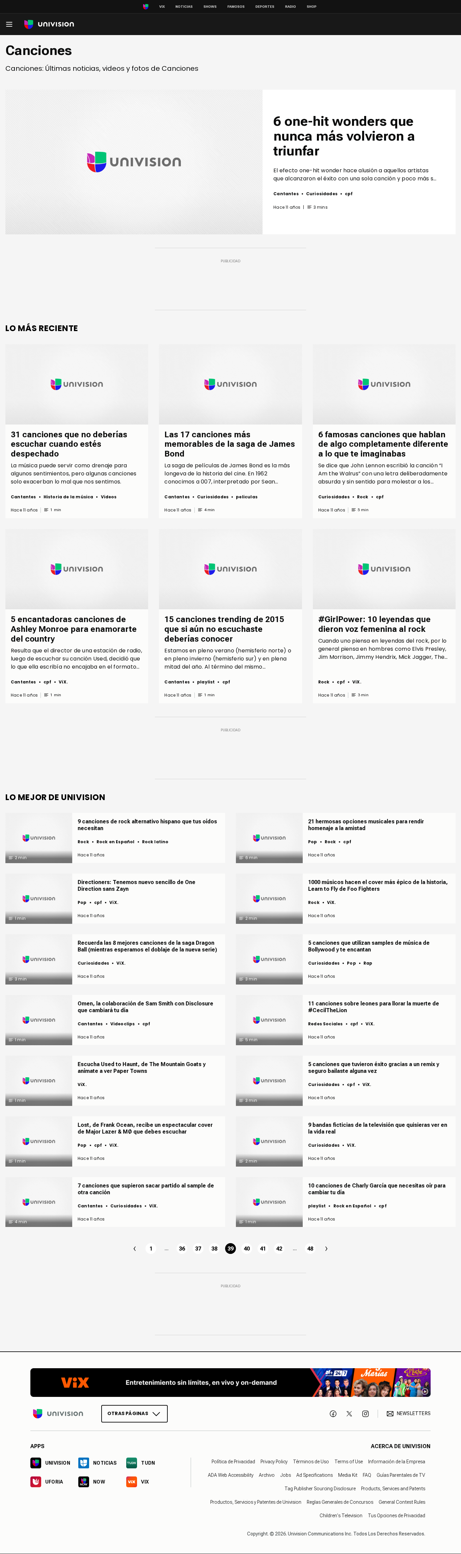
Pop (312, 842)
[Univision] (49, 24)
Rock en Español (116, 842)
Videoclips (122, 1024)
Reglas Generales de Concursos (340, 1502)
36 (182, 1248)
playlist (206, 682)
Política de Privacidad (233, 1461)
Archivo (267, 1475)
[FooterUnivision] (58, 1414)
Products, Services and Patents (393, 1488)
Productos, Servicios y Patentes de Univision (255, 1502)
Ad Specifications (314, 1475)
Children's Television (341, 1515)
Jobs (285, 1475)
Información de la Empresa (396, 1461)
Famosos (236, 6)
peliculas (246, 497)
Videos (109, 497)
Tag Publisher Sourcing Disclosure (320, 1488)
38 (214, 1248)
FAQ (367, 1475)
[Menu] (9, 24)
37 (198, 1248)
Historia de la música (68, 497)
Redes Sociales (325, 1024)
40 (247, 1248)
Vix (162, 6)
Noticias (184, 6)
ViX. (63, 682)
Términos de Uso (311, 1461)
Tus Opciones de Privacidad (396, 1515)
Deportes (264, 6)
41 (263, 1248)
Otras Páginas (127, 1413)
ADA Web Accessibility (230, 1475)
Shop (312, 6)
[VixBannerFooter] (230, 1382)
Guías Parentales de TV (401, 1475)
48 (310, 1248)
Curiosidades (321, 194)
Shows (210, 6)
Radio (290, 6)
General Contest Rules (402, 1502)
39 (230, 1248)
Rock (363, 497)
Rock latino (155, 842)
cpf (349, 194)
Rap (368, 963)
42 (279, 1248)
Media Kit (347, 1475)
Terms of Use (348, 1461)
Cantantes (286, 194)
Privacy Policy (274, 1461)
